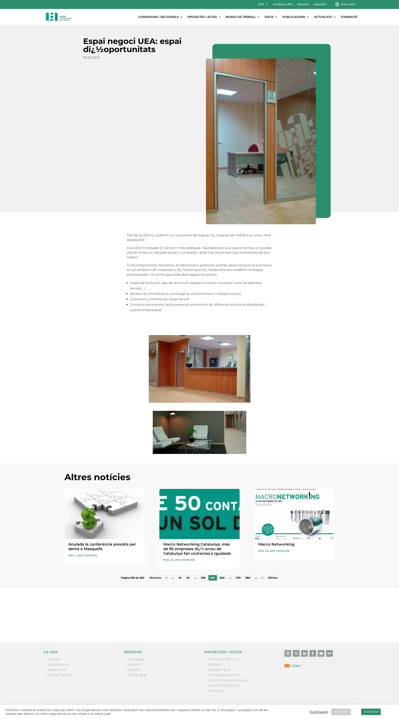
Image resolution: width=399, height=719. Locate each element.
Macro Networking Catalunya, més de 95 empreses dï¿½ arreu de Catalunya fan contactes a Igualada (197, 549)
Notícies (91, 555)
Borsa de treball (241, 17)
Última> (273, 577)
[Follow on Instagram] (287, 653)
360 (222, 577)
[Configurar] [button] (319, 712)
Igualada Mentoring (223, 685)
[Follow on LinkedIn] (304, 653)
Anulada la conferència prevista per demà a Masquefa (102, 546)
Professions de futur (223, 659)
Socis (269, 17)
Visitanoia (215, 691)
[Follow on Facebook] (312, 653)
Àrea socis (348, 4)
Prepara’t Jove (219, 670)
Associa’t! (320, 4)
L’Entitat (53, 659)
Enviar (325, 625)
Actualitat (323, 17)
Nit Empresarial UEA (224, 675)
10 (180, 577)
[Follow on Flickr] (329, 653)
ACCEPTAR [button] (371, 711)
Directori (303, 4)
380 (247, 577)
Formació (349, 17)
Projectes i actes (202, 17)
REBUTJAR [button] (341, 711)
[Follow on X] (296, 653)
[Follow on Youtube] (321, 653)
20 (188, 577)
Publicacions (293, 17)
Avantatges (136, 659)
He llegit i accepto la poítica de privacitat (261, 617)
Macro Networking (276, 544)
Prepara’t (215, 664)
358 (203, 577)
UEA (261, 4)
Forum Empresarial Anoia (228, 680)
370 (238, 577)
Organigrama (57, 664)
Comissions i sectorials (158, 17)
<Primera (155, 577)
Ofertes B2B (137, 675)
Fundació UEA (283, 4)
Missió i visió (56, 670)
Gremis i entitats (60, 675)
